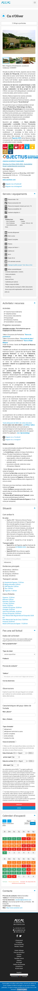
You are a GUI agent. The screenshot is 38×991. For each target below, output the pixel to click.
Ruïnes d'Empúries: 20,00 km (12, 613)
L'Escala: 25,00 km (8, 603)
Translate (24, 976)
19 (14, 845)
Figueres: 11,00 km (11, 590)
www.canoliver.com (9, 180)
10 (4, 842)
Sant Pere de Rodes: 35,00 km (12, 611)
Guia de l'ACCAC (19, 944)
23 (33, 845)
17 (4, 845)
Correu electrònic (9, 681)
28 (24, 849)
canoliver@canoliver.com (23, 900)
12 (14, 842)
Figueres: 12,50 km (9, 597)
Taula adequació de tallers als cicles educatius (17, 423)
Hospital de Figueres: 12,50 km (14, 582)
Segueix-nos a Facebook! (13, 184)
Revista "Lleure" (19, 946)
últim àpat (6, 765)
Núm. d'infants (7, 719)
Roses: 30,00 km (8, 605)
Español (19, 972)
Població (6, 658)
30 (33, 849)
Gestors (19, 960)
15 (28, 842)
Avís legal (19, 962)
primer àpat (7, 757)
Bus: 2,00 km (9, 588)
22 (28, 845)
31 (4, 853)
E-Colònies (19, 942)
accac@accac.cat (20, 930)
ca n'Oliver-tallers (29, 425)
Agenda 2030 (16, 138)
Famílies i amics (19, 958)
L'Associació (19, 940)
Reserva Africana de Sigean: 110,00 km (15, 623)
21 (24, 845)
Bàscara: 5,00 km (8, 599)
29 (28, 849)
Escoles (19, 954)
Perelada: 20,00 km (9, 609)
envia (19, 808)
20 (19, 845)
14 (24, 842)
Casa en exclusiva (9, 742)
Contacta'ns (19, 966)
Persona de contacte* (10, 666)
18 (9, 845)
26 (14, 849)
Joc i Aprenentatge (23, 433)
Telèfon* (6, 673)
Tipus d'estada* (8, 726)
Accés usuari (19, 968)
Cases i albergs (19, 950)
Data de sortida (8, 761)
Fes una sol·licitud (19, 952)
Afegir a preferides (19, 23)
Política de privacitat (19, 964)
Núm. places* (7, 712)
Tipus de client (8, 651)
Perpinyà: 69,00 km (9, 621)
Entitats (19, 956)
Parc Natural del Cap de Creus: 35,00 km (15, 619)
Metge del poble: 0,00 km (12, 584)
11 (9, 842)
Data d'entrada (8, 753)
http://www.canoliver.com (14, 908)
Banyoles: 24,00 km (9, 601)
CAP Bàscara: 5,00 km (11, 586)
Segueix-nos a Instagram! (13, 186)
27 (19, 849)
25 (9, 849)
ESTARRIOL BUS (21, 547)
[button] (12, 60)
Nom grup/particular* (10, 643)
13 (19, 842)
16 (33, 842)
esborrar (19, 804)
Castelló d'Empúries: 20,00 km (12, 607)
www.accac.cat (20, 932)
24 (4, 849)
